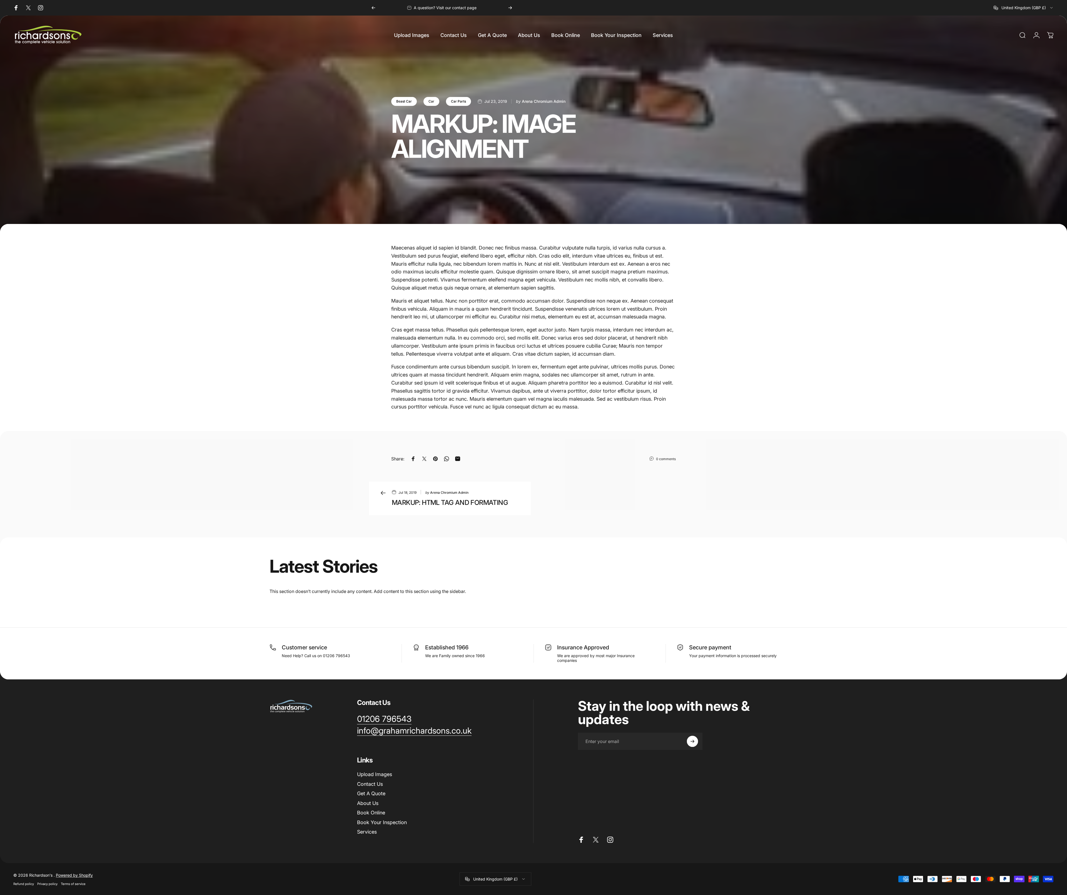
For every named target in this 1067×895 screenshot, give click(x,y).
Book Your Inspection (382, 822)
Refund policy (23, 884)
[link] (384, 719)
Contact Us (370, 784)
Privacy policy (47, 884)
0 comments (666, 459)
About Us (367, 803)
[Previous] (373, 8)
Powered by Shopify (74, 874)
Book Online (371, 813)
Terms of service (73, 884)
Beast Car (404, 101)
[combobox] (1024, 8)
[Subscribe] (692, 741)
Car (431, 101)
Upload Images (374, 774)
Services (367, 832)
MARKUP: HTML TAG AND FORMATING (450, 502)
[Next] (510, 8)
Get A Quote (371, 793)
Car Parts (458, 101)
